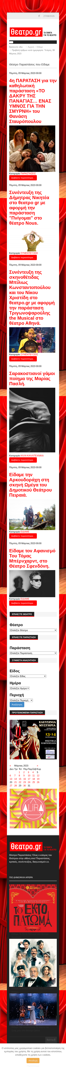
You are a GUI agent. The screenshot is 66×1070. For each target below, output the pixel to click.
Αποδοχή (33, 1060)
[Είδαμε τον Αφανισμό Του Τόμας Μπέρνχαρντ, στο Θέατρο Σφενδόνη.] (32, 583)
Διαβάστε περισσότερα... (23, 178)
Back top (50, 1040)
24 (29, 782)
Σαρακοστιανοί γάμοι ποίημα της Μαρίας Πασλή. (32, 378)
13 (11, 779)
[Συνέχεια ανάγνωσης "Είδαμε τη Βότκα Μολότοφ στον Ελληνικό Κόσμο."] (33, 963)
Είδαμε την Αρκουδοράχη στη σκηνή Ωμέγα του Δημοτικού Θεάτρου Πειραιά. (30, 485)
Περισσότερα (33, 1066)
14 (15, 779)
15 (20, 779)
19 (38, 779)
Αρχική (31, 47)
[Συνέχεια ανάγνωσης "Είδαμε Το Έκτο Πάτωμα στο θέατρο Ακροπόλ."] (33, 908)
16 (24, 779)
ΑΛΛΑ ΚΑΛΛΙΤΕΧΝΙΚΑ (32, 455)
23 (24, 782)
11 (33, 775)
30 (24, 785)
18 (33, 779)
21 (15, 782)
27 (11, 785)
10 (29, 775)
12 (38, 775)
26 (38, 782)
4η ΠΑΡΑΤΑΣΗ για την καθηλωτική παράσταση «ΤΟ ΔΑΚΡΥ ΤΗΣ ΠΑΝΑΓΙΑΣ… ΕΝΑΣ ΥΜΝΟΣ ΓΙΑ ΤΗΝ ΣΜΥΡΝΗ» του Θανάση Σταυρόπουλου (33, 101)
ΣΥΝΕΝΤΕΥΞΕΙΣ (29, 253)
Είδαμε (40, 47)
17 (29, 779)
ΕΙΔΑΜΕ (25, 531)
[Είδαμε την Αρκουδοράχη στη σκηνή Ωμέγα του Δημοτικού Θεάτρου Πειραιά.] (32, 514)
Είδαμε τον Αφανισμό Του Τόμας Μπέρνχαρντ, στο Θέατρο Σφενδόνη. (32, 558)
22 (20, 782)
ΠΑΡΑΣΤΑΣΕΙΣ (28, 173)
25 (33, 782)
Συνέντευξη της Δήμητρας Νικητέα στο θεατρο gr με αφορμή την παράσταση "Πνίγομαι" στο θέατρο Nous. (29, 208)
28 (15, 785)
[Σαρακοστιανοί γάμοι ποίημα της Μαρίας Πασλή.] (32, 420)
